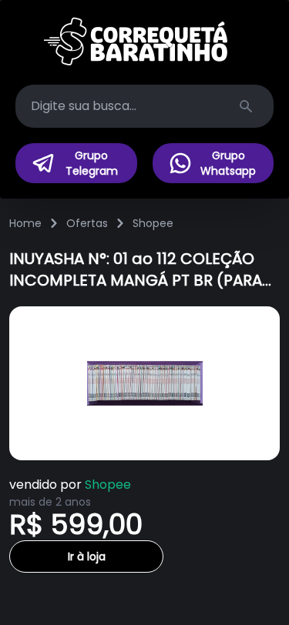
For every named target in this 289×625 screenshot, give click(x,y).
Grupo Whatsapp (228, 163)
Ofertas (87, 223)
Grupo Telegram (92, 163)
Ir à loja (87, 556)
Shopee (153, 223)
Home (25, 223)
